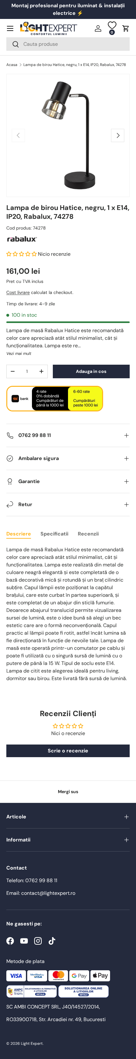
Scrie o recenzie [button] (68, 750)
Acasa (11, 64)
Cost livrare (18, 292)
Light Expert (32, 1043)
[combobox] (68, 44)
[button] (126, 28)
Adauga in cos (91, 371)
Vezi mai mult (18, 353)
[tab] (18, 534)
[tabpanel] (68, 614)
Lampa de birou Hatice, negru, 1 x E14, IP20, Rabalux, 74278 (74, 64)
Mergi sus (68, 791)
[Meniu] (10, 28)
